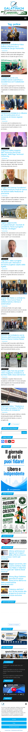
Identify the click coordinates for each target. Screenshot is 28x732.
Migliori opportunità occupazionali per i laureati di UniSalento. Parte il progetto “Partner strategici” (12, 226)
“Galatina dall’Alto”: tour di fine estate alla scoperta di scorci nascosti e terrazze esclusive (13, 592)
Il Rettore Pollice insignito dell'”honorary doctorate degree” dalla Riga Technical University (12, 153)
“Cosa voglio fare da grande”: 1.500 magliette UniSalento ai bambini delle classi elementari (13, 373)
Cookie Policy (8, 730)
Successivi (16, 424)
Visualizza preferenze (14, 726)
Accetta (14, 719)
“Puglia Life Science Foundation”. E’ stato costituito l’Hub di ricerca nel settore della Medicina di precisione (14, 190)
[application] (14, 689)
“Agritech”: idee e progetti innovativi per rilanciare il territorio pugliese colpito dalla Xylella (13, 263)
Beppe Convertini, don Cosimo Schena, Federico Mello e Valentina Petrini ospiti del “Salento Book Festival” (13, 568)
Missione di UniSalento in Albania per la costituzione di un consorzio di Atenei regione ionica (14, 116)
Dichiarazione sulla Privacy (17, 730)
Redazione (4, 50)
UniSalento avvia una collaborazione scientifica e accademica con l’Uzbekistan (12, 80)
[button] (26, 704)
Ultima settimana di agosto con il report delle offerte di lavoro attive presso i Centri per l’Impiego (13, 555)
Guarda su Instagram (14, 624)
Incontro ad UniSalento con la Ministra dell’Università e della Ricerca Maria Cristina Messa (13, 337)
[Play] (5, 694)
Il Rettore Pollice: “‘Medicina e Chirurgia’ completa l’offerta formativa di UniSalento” (12, 408)
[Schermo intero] (23, 694)
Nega (14, 723)
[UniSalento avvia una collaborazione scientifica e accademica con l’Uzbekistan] (14, 67)
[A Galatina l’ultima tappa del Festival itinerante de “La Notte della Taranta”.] (14, 617)
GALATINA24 (14, 8)
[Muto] (21, 694)
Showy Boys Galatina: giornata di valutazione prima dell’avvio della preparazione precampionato (13, 580)
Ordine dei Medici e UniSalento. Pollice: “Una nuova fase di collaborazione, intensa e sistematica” (13, 301)
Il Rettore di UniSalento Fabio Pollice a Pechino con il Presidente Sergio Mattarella (12, 46)
